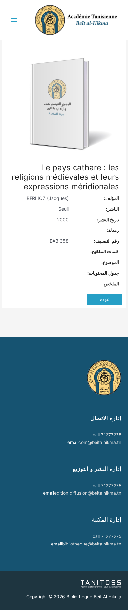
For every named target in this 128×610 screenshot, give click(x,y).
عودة (104, 299)
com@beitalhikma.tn (99, 442)
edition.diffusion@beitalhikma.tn (87, 493)
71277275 (111, 434)
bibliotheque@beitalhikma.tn (91, 543)
